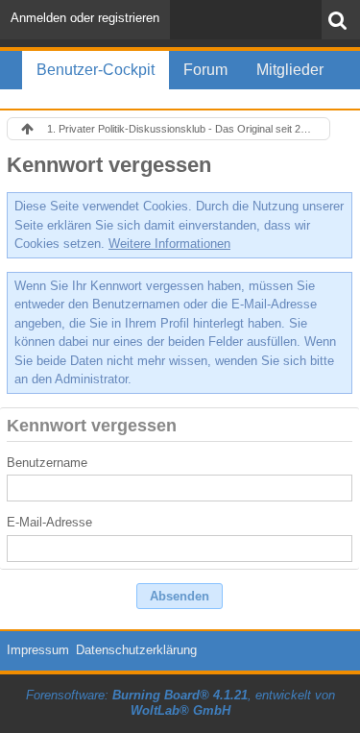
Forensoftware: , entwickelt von (180, 703)
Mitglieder (290, 69)
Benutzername (47, 462)
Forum (205, 69)
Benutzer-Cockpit (95, 69)
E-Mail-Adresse (49, 522)
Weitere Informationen (169, 243)
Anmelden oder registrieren (85, 18)
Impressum (38, 650)
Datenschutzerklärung (136, 650)
